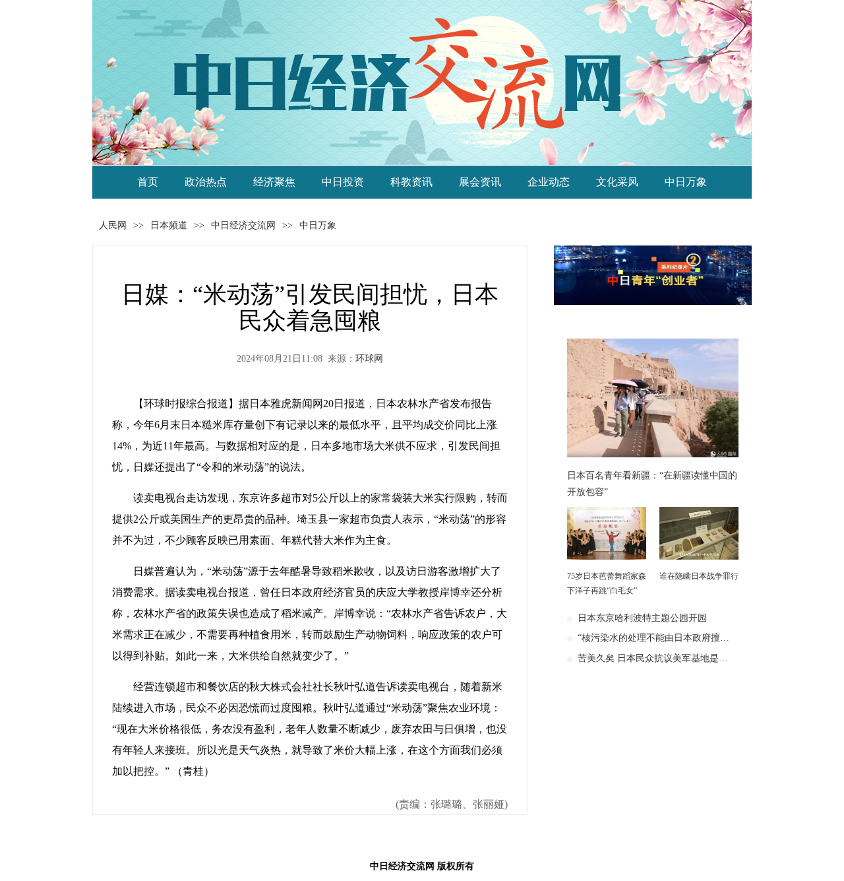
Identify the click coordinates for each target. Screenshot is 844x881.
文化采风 (617, 181)
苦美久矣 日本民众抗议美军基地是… (653, 658)
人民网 (113, 225)
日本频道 (168, 225)
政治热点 (206, 181)
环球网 (369, 359)
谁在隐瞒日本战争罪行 (698, 576)
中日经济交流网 (243, 225)
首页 (147, 181)
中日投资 (343, 181)
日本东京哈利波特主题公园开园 (642, 618)
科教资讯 (411, 181)
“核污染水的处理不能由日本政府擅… (653, 638)
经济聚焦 (274, 181)
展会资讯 (480, 181)
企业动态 (549, 181)
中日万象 (686, 181)
